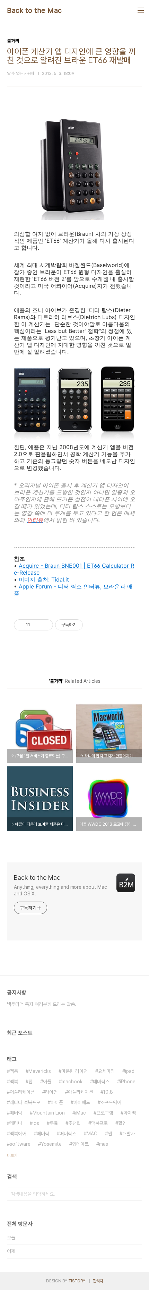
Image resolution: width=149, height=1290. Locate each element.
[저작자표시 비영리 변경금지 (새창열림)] (92, 625)
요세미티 (106, 1071)
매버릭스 (68, 1133)
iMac (80, 1113)
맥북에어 (18, 1133)
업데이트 (80, 1144)
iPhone (127, 1081)
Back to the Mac (34, 10)
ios (36, 1123)
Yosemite (51, 1144)
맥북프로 (99, 1123)
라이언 (51, 1092)
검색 (135, 1194)
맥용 (14, 1071)
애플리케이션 (80, 1092)
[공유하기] (36, 625)
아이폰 (57, 1102)
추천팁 (74, 1123)
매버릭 (43, 1133)
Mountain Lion (49, 1113)
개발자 (128, 1133)
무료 (54, 1123)
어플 (47, 1081)
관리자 (98, 1281)
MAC (92, 1133)
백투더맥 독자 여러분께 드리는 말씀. (41, 1004)
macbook (72, 1081)
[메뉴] (140, 10)
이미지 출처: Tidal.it (44, 579)
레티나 (16, 1123)
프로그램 (104, 1113)
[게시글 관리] (45, 625)
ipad (129, 1071)
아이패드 (81, 1102)
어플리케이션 (22, 1092)
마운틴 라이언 (74, 1071)
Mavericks (39, 1071)
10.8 (108, 1092)
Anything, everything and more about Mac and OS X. (60, 890)
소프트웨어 (110, 1102)
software (20, 1144)
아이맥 (129, 1113)
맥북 (14, 1081)
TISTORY (76, 1281)
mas (103, 1144)
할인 (122, 1123)
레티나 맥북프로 (25, 1102)
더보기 (12, 1155)
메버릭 (16, 1113)
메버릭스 (101, 1081)
